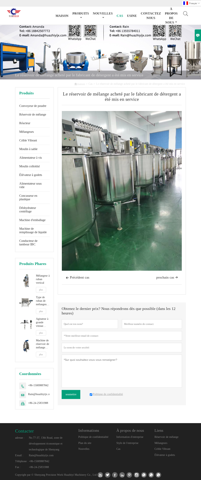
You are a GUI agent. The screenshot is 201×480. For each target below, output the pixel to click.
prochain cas (167, 277)
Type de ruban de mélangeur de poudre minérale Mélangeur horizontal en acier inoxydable (42, 301)
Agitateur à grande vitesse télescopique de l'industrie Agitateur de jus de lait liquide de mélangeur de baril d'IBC (43, 322)
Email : (19, 455)
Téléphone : (21, 461)
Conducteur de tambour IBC (28, 242)
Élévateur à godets (30, 175)
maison (62, 15)
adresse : (20, 437)
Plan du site (84, 443)
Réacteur (24, 123)
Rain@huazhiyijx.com (40, 394)
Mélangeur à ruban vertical (43, 279)
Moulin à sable (28, 149)
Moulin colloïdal (29, 166)
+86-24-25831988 (38, 403)
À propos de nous (171, 15)
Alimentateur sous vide (30, 185)
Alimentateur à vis (30, 157)
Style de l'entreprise (127, 443)
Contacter (24, 431)
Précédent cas (77, 277)
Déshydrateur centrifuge (27, 209)
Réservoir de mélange (32, 114)
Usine (132, 15)
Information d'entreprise (129, 436)
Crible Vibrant (28, 140)
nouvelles (103, 13)
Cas (120, 15)
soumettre (71, 394)
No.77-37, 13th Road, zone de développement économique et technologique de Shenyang (45, 443)
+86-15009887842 (38, 385)
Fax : (18, 467)
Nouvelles (83, 448)
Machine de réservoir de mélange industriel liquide (42, 344)
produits (80, 13)
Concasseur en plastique (28, 197)
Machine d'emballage (32, 220)
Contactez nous (151, 16)
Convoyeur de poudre (32, 105)
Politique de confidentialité (93, 436)
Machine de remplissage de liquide (33, 230)
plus (41, 289)
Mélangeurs (26, 131)
